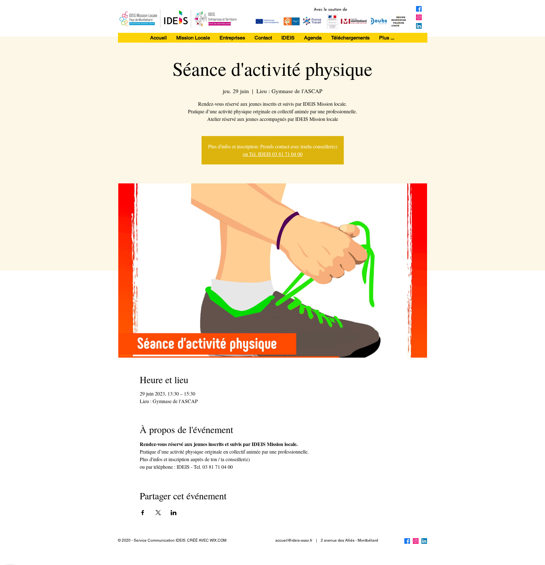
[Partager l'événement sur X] (158, 512)
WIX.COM (218, 540)
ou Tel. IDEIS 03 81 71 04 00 (272, 154)
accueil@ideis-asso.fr (293, 540)
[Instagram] (419, 17)
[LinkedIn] (419, 26)
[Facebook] (419, 9)
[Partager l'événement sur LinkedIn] (174, 512)
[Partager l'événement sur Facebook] (143, 512)
